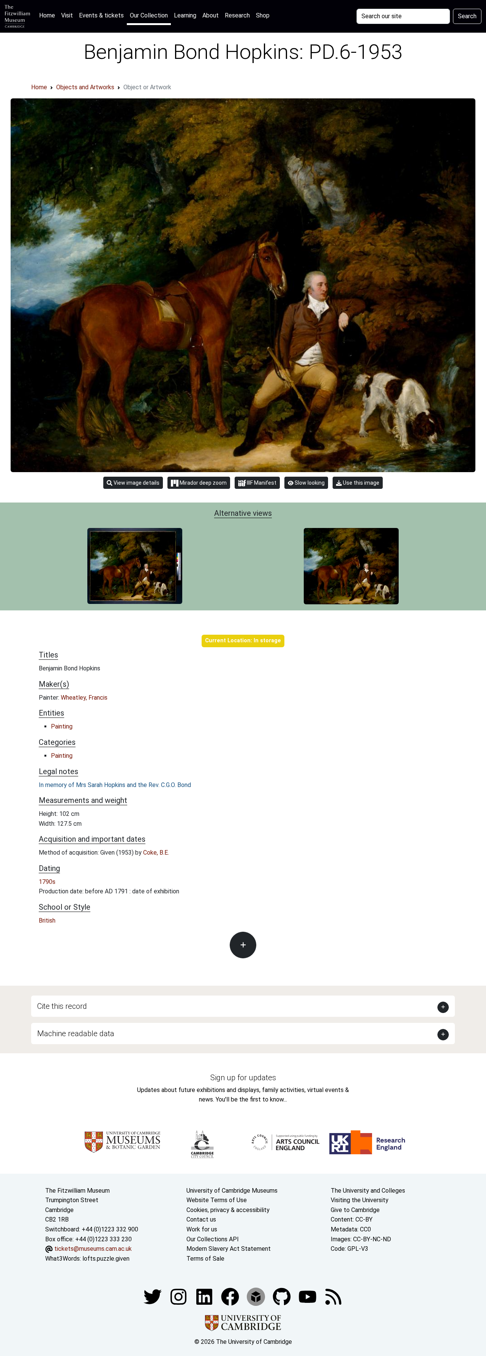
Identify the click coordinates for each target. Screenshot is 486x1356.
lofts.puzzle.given (105, 1258)
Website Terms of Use (216, 1200)
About (210, 15)
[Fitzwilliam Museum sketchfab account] (257, 1296)
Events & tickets (101, 15)
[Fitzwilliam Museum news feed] (333, 1296)
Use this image (360, 483)
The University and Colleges (368, 1190)
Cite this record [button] (62, 1006)
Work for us (201, 1229)
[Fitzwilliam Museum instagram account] (179, 1296)
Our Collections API (212, 1239)
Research (237, 15)
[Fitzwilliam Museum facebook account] (205, 1296)
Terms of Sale (205, 1258)
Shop (263, 15)
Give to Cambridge (355, 1210)
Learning (185, 15)
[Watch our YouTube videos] (308, 1296)
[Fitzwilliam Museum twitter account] (153, 1296)
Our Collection (149, 15)
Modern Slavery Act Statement (228, 1248)
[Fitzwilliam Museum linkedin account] (231, 1296)
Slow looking (309, 483)
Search (467, 16)
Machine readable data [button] (75, 1033)
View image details (135, 483)
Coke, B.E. (156, 852)
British (47, 920)
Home (48, 15)
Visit (67, 15)
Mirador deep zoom (202, 483)
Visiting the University (359, 1200)
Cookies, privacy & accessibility (228, 1210)
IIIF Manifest (261, 483)
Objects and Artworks (85, 87)
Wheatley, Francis (84, 697)
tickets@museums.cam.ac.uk (93, 1248)
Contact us (201, 1219)
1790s (47, 881)
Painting (62, 726)
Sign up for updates (243, 1077)
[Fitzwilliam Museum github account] (282, 1296)
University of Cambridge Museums (232, 1190)
